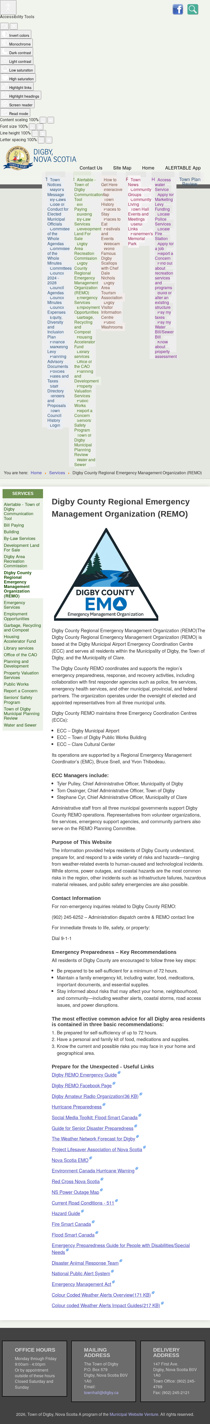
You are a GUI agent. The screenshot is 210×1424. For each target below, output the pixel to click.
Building (11, 531)
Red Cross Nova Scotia (76, 1181)
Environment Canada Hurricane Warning (93, 1170)
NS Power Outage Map (75, 1192)
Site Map (122, 167)
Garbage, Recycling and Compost (22, 627)
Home (148, 167)
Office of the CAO (20, 654)
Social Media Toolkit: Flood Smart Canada (95, 1117)
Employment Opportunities (16, 616)
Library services (19, 647)
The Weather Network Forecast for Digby (93, 1138)
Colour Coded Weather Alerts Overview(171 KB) (101, 1294)
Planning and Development (16, 663)
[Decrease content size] (43, 120)
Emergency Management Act (81, 1284)
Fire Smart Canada (71, 1223)
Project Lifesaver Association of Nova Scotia (97, 1149)
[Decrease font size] (32, 126)
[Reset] (4, 26)
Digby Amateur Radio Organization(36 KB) (95, 1096)
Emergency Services (14, 604)
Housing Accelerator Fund (20, 638)
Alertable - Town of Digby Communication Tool (22, 511)
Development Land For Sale (21, 547)
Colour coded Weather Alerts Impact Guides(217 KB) (106, 1305)
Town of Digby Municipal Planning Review (21, 713)
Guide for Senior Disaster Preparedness (92, 1128)
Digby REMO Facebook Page (82, 1085)
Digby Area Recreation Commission (15, 561)
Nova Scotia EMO (70, 1160)
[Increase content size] (50, 120)
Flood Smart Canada (73, 1234)
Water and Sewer (20, 724)
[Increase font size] (40, 126)
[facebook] (178, 9)
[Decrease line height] (35, 133)
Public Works (16, 683)
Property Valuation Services (21, 675)
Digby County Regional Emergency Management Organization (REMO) (18, 584)
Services (57, 473)
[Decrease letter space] (41, 140)
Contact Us (91, 167)
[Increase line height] (42, 133)
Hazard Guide (66, 1213)
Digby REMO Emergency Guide (84, 1074)
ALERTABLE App (183, 167)
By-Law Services (19, 538)
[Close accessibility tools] (14, 26)
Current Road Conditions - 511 (83, 1202)
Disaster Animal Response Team (85, 1262)
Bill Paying (14, 524)
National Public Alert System (81, 1273)
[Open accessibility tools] (8, 7)
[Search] (192, 9)
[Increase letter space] (49, 140)
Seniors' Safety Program (18, 699)
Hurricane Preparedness (77, 1106)
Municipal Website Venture (134, 1414)
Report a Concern (20, 690)
